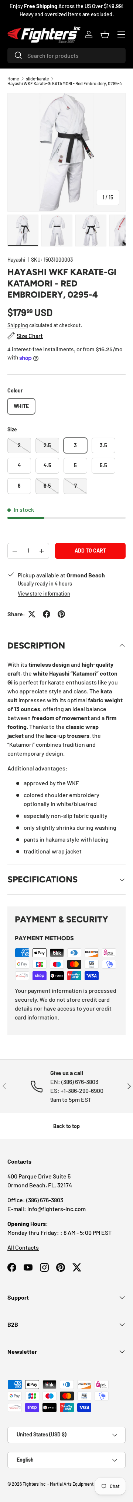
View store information (44, 593)
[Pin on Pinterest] (61, 614)
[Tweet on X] (31, 614)
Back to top (66, 1126)
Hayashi (16, 259)
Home (13, 78)
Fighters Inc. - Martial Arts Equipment (58, 1483)
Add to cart (90, 550)
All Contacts (23, 1247)
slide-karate (37, 78)
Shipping (17, 325)
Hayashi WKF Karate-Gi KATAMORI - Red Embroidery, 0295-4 (64, 83)
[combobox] (66, 55)
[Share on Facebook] (46, 614)
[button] (105, 34)
